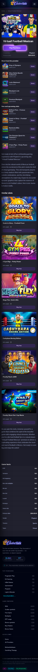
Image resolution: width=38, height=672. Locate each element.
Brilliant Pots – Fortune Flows (17, 111)
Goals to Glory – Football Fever (18, 119)
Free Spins (19, 613)
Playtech (34, 518)
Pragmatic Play (19, 576)
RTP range (19, 619)
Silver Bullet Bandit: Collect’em (16, 74)
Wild (19, 606)
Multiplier (19, 616)
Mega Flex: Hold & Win (11, 300)
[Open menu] (34, 4)
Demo (32, 66)
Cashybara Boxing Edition (12, 338)
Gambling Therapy (11, 650)
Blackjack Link (14, 91)
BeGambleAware (10, 647)
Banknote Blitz (14, 128)
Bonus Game (19, 629)
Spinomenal (19, 585)
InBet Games (19, 582)
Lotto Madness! (14, 82)
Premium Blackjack (15, 99)
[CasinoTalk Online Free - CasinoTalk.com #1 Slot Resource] (12, 543)
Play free (19, 230)
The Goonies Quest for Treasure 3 (17, 136)
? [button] (11, 227)
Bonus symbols (19, 622)
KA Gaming (19, 579)
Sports (35, 523)
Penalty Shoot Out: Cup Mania (13, 415)
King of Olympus (15, 65)
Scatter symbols (19, 609)
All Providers (9, 642)
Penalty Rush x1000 (10, 377)
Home (3, 11)
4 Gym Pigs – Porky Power (18, 145)
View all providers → (9, 596)
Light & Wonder (19, 592)
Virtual (35, 528)
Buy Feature (19, 626)
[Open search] (3, 4)
